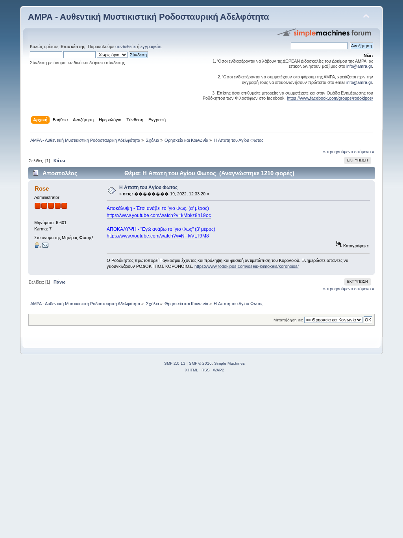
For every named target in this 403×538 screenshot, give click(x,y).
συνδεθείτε (125, 46)
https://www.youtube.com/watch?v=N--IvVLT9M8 (158, 236)
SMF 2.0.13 (174, 363)
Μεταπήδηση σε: (288, 320)
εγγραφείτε (150, 46)
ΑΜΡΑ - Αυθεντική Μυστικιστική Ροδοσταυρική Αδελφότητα (148, 17)
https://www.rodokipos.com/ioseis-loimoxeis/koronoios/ (246, 266)
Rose (42, 188)
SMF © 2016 (200, 363)
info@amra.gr (359, 66)
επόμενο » (364, 151)
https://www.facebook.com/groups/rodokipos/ (330, 98)
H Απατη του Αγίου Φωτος (148, 187)
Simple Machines (229, 363)
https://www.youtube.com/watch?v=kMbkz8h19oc (159, 215)
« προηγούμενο (338, 151)
